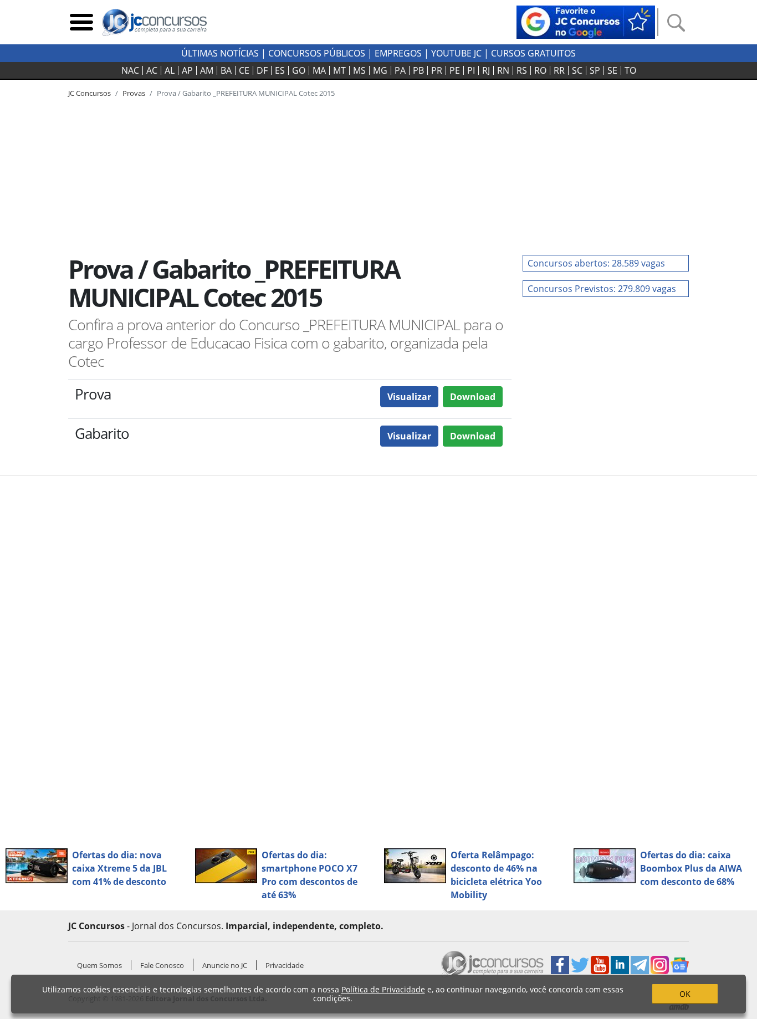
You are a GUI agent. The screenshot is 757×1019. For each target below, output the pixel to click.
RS (521, 70)
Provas (133, 93)
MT (339, 70)
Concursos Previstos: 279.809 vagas (602, 289)
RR (559, 70)
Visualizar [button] (409, 397)
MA (319, 70)
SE (612, 70)
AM (206, 70)
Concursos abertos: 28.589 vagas (596, 263)
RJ (486, 70)
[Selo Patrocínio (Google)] (585, 21)
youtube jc (456, 53)
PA (400, 70)
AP (187, 70)
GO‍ (298, 70)
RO (540, 70)
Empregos (398, 53)
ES (280, 70)
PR (436, 70)
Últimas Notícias (220, 53)
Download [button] (472, 397)
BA (226, 70)
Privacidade (284, 965)
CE (244, 70)
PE (454, 70)
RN (503, 70)
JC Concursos (89, 93)
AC (151, 70)
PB (418, 70)
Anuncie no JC (224, 965)
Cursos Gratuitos (533, 53)
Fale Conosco (162, 965)
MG (380, 70)
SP (595, 70)
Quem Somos (99, 965)
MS (359, 70)
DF (262, 70)
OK (684, 994)
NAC (130, 70)
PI (471, 70)
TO (630, 70)
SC (577, 70)
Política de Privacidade (383, 989)
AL (170, 70)
